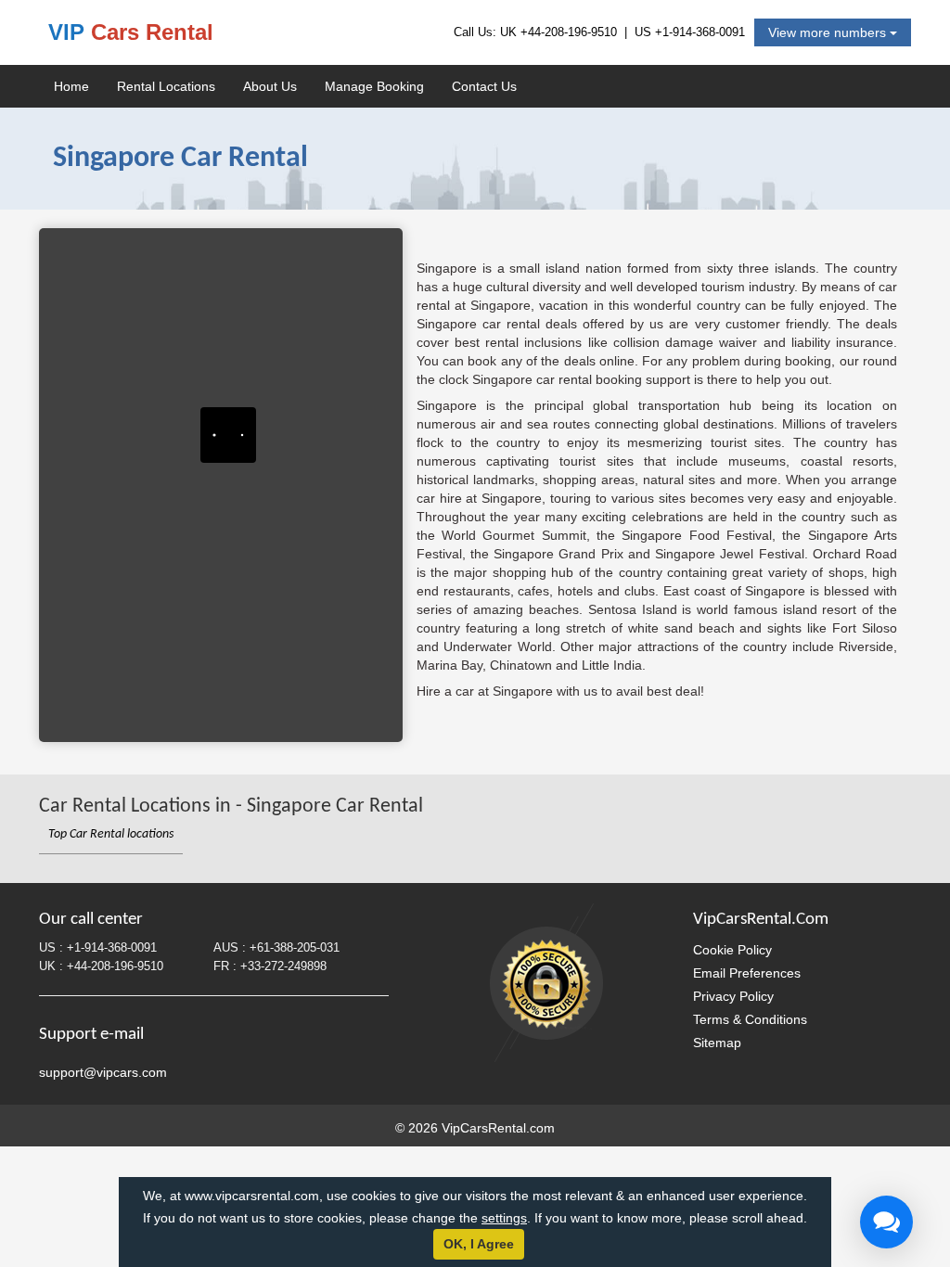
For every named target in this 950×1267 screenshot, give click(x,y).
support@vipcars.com (103, 1072)
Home (71, 86)
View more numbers (829, 32)
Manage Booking (374, 86)
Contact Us (484, 86)
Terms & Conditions (750, 1019)
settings (504, 1217)
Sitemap (717, 1042)
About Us (270, 86)
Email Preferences (747, 973)
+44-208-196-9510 (568, 32)
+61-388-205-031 (295, 947)
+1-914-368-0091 (700, 32)
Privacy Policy (733, 996)
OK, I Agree (478, 1243)
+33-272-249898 (283, 966)
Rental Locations (166, 86)
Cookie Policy (732, 949)
